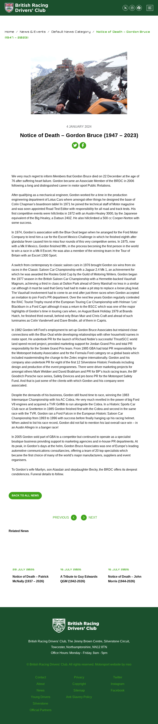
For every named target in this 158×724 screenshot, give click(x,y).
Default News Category (71, 31)
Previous (61, 517)
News (41, 690)
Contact (40, 677)
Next (93, 517)
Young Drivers (40, 697)
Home (9, 31)
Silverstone (40, 703)
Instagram (117, 683)
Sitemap (79, 690)
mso (128, 664)
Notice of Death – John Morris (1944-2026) (124, 579)
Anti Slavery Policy (79, 697)
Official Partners (40, 710)
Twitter (117, 677)
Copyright (79, 683)
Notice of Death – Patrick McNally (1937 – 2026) (31, 579)
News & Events (33, 31)
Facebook (117, 690)
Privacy (79, 677)
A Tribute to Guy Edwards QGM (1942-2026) (78, 579)
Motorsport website (108, 664)
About (40, 683)
